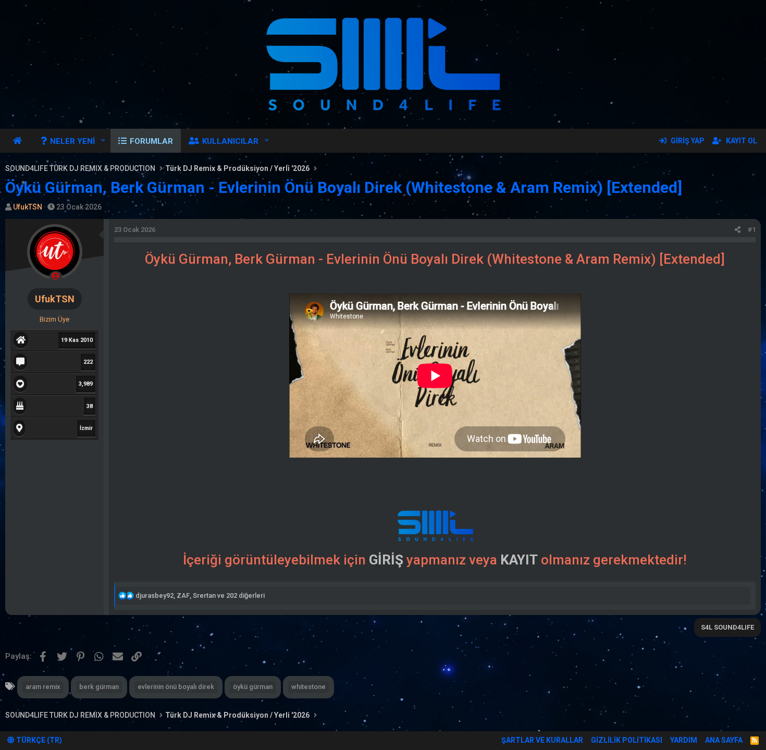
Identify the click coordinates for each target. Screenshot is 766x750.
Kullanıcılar (230, 141)
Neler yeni (72, 141)
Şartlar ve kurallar (542, 740)
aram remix (43, 687)
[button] (103, 141)
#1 (752, 229)
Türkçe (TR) (38, 740)
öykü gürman (253, 687)
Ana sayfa (19, 141)
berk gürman (99, 687)
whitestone (308, 687)
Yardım (683, 740)
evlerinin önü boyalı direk (176, 687)
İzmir (86, 428)
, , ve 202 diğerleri (200, 595)
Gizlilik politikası (626, 740)
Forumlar (151, 141)
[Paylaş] (737, 230)
